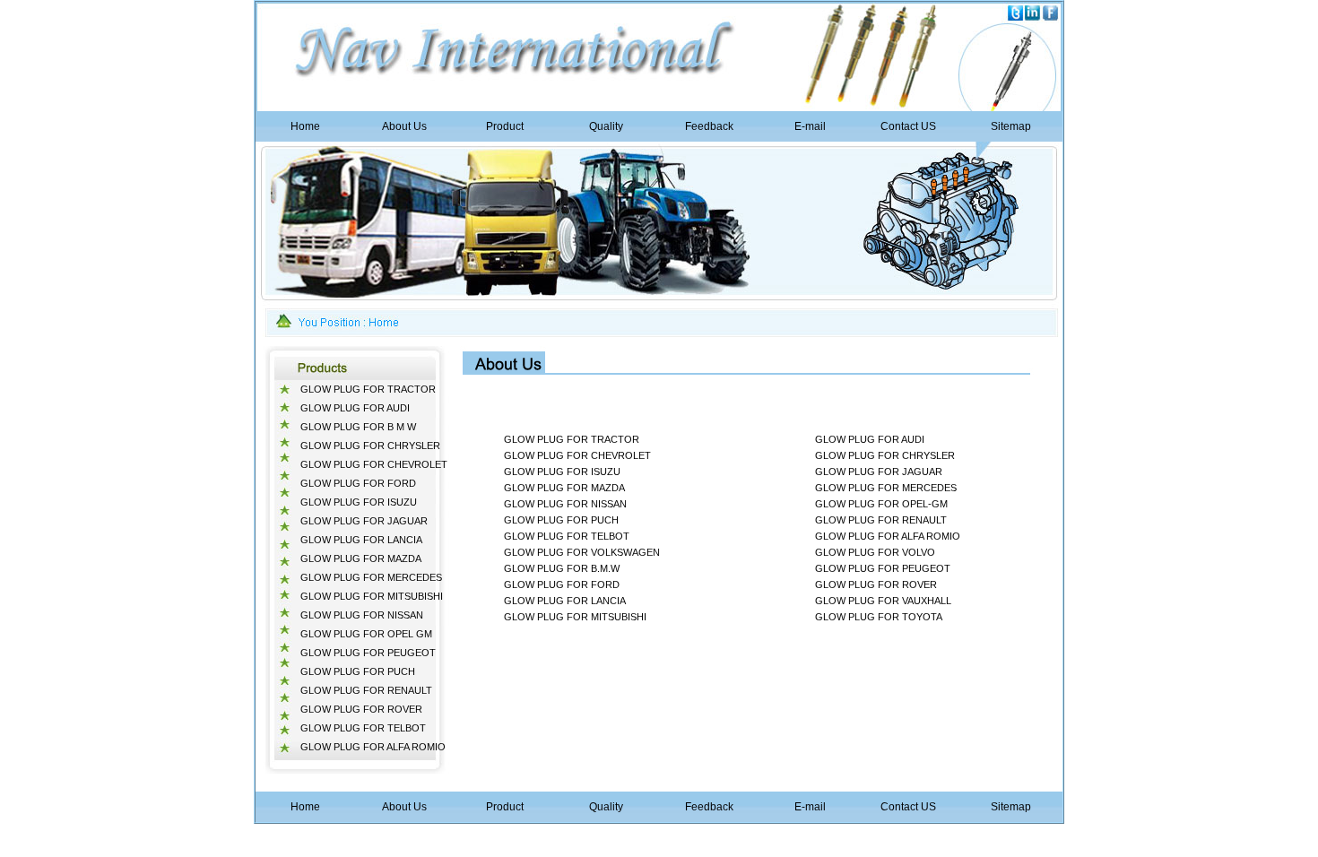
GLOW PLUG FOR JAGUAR (364, 520)
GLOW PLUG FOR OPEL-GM (881, 503)
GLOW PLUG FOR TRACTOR (368, 389)
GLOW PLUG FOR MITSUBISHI (371, 596)
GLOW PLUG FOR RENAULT (366, 690)
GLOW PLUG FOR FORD (358, 483)
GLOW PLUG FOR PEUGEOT (368, 652)
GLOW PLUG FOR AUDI (355, 408)
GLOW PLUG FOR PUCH (357, 671)
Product (505, 126)
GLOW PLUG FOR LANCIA (361, 539)
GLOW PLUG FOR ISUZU (358, 502)
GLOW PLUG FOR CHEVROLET (373, 464)
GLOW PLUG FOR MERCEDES (371, 577)
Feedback (709, 126)
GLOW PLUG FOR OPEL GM (366, 633)
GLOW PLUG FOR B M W (358, 426)
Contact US (908, 126)
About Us (404, 126)
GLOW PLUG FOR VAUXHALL (883, 600)
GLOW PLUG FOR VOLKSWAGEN (582, 552)
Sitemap (1011, 126)
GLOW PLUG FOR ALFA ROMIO (373, 746)
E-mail (810, 126)
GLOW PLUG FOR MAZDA (360, 558)
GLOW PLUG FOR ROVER (361, 709)
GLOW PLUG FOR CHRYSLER (370, 445)
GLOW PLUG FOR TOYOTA (878, 616)
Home (305, 126)
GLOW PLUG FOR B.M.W (562, 568)
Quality (606, 126)
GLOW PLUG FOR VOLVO (875, 552)
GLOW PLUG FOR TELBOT (363, 728)
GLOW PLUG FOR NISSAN (361, 615)
